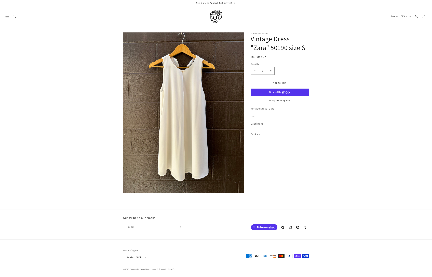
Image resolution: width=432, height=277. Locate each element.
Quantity (255, 64)
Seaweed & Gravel (138, 269)
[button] (7, 16)
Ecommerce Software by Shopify (160, 269)
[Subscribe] (180, 227)
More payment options (279, 100)
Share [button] (257, 134)
